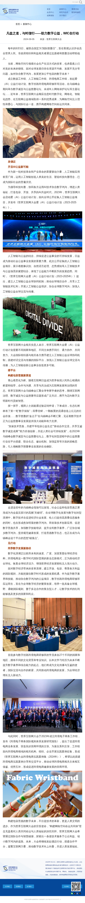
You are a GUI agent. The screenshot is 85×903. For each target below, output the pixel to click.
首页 (48, 9)
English (76, 2)
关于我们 (62, 15)
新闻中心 (62, 9)
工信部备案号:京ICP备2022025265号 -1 (49, 899)
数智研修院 (76, 12)
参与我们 (29, 886)
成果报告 (50, 15)
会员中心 (50, 12)
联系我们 (18, 886)
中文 (73, 2)
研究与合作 (63, 12)
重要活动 (75, 9)
